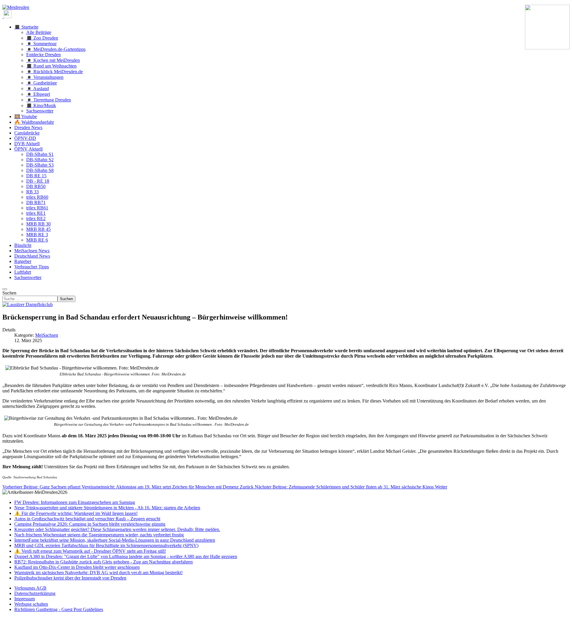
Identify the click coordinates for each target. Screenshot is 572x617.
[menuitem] (30, 588)
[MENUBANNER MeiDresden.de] (15, 7)
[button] (26, 26)
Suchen (9, 292)
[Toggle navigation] (4, 289)
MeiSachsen (46, 335)
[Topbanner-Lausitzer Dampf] (27, 304)
